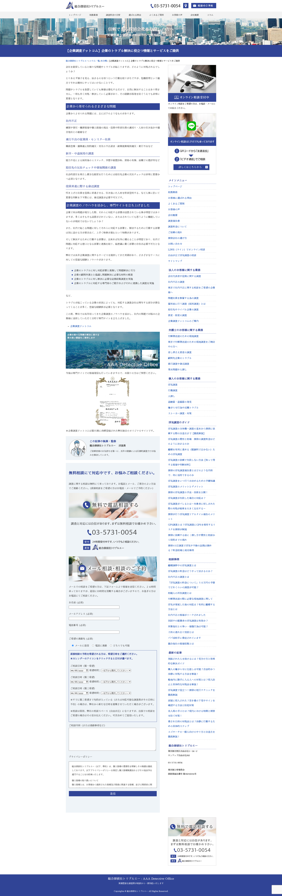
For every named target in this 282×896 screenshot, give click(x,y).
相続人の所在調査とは (180, 593)
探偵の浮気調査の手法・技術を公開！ (188, 492)
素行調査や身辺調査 (178, 364)
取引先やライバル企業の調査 (183, 310)
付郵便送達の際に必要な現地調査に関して (190, 599)
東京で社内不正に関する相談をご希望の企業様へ (191, 290)
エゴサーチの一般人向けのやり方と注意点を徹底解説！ (191, 734)
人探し (171, 396)
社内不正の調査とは (178, 577)
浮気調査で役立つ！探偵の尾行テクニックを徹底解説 (191, 692)
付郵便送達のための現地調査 (183, 336)
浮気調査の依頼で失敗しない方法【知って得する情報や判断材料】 (191, 462)
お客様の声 (177, 15)
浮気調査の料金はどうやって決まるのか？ (190, 571)
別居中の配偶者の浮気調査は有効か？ (188, 621)
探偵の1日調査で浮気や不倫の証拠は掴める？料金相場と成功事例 (190, 548)
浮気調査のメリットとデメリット (185, 487)
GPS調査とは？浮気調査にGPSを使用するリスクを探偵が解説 (191, 527)
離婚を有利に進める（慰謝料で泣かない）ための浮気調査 (191, 452)
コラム (210, 15)
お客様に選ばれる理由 (180, 198)
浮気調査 (172, 385)
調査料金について (177, 227)
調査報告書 (174, 221)
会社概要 (194, 15)
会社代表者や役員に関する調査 (184, 276)
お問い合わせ (175, 244)
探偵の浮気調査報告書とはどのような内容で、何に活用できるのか (190, 472)
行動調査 (172, 390)
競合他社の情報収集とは (181, 644)
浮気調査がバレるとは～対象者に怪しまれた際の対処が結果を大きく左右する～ (191, 506)
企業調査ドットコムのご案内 (183, 321)
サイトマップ (175, 261)
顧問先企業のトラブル (180, 358)
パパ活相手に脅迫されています (184, 638)
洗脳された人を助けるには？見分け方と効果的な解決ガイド (191, 661)
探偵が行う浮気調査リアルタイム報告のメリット (191, 516)
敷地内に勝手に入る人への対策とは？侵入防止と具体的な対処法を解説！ (191, 682)
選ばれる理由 (135, 15)
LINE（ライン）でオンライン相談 (186, 250)
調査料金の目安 (113, 15)
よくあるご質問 (156, 15)
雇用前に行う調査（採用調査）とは (187, 304)
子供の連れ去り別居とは (181, 632)
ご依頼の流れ (175, 232)
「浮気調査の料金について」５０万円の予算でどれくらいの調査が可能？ (191, 585)
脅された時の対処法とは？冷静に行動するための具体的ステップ (191, 723)
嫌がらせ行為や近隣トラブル (183, 408)
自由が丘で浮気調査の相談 (182, 255)
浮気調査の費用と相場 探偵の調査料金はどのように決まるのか (191, 441)
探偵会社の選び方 (177, 238)
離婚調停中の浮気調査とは (182, 565)
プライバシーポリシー (80, 757)
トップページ (75, 15)
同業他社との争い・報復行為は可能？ (188, 626)
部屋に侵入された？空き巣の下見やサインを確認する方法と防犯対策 (191, 703)
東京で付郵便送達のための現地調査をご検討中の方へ (191, 344)
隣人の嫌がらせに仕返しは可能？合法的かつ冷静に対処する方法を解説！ (191, 671)
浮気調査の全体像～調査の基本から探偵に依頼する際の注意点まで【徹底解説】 (191, 431)
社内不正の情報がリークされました (187, 615)
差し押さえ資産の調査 (180, 352)
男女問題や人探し (177, 370)
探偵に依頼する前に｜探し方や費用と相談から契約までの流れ (191, 537)
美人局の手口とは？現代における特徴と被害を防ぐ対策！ (191, 713)
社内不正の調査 (176, 282)
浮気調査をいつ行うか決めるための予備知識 (191, 481)
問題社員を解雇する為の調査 (183, 298)
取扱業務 (93, 15)
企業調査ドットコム (80, 326)
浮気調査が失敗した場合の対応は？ (187, 498)
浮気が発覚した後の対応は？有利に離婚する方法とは (191, 607)
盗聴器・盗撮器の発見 (180, 402)
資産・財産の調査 (177, 315)
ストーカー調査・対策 (180, 413)
